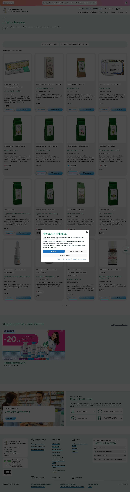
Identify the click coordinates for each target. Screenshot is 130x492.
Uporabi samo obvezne (76, 251)
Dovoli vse (53, 251)
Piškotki (59, 259)
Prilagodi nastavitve (65, 255)
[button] (87, 232)
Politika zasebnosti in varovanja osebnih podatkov (74, 259)
